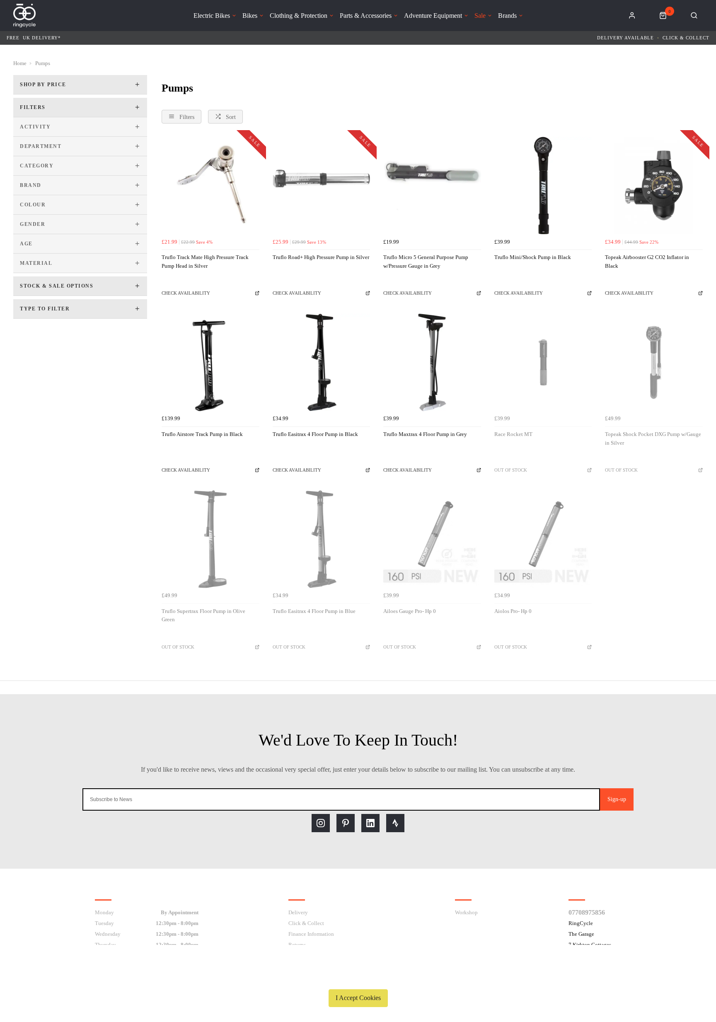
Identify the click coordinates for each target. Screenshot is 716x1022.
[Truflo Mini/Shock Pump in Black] (543, 186)
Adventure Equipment (433, 15)
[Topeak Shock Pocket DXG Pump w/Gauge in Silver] (654, 363)
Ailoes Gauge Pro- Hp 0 (409, 611)
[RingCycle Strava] (395, 823)
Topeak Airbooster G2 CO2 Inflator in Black (647, 261)
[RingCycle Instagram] (321, 823)
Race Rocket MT (513, 434)
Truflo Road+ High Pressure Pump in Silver (321, 257)
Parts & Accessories (366, 15)
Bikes (249, 15)
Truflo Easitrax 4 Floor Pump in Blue (314, 611)
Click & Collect (686, 37)
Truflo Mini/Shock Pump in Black (532, 257)
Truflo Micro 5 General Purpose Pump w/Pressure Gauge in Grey (425, 261)
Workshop (466, 912)
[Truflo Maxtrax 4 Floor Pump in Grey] (432, 363)
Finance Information (311, 934)
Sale (480, 15)
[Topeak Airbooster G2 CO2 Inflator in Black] (654, 186)
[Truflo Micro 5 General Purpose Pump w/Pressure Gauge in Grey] (432, 186)
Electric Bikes (212, 15)
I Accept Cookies (358, 997)
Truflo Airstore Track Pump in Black (202, 434)
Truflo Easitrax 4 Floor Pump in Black (315, 434)
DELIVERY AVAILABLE (625, 37)
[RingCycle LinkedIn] (370, 823)
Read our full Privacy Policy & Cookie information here (358, 978)
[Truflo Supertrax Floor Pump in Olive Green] (210, 539)
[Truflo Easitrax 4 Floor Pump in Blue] (321, 539)
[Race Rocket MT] (543, 363)
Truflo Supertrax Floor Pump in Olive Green (203, 615)
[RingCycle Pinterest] (345, 823)
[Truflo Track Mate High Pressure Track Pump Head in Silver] (210, 186)
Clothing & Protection (298, 15)
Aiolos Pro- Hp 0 (513, 611)
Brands (507, 15)
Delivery (298, 912)
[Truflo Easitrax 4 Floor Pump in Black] (321, 363)
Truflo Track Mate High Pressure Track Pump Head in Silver (205, 261)
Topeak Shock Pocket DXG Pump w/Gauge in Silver (653, 438)
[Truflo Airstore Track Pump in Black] (210, 363)
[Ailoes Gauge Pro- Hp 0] (432, 539)
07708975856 (586, 912)
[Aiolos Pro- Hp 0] (543, 539)
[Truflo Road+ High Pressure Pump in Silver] (321, 186)
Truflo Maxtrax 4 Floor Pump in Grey (425, 434)
